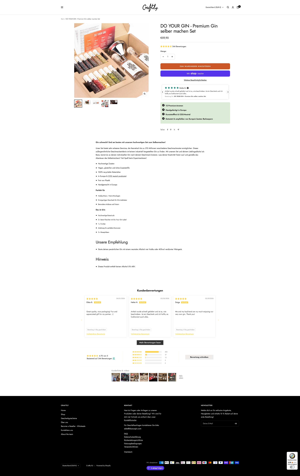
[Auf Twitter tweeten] (174, 129)
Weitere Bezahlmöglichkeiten (195, 80)
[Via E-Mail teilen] (178, 129)
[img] (92, 298)
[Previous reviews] (162, 92)
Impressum (128, 451)
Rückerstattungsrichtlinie (133, 440)
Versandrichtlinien (131, 446)
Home (63, 410)
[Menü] (296, 453)
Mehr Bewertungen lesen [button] (150, 342)
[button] (166, 46)
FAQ (126, 433)
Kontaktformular (130, 420)
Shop (63, 414)
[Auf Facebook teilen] (167, 129)
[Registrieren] (236, 423)
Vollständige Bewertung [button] (95, 334)
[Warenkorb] (238, 7)
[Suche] (228, 7)
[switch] (292, 467)
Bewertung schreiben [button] (199, 357)
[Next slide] (218, 320)
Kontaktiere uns (67, 430)
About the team (67, 434)
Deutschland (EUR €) (213, 7)
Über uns (64, 422)
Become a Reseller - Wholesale (73, 426)
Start (62, 19)
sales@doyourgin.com (132, 428)
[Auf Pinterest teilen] (170, 129)
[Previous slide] (81, 320)
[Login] (233, 7)
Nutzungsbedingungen (133, 443)
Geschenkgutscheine (69, 418)
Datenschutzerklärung (132, 437)
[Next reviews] (228, 92)
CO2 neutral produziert (117, 176)
